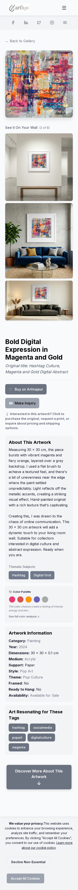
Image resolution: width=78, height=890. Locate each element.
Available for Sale (44, 695)
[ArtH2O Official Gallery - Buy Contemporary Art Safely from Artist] (19, 7)
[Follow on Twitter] (39, 22)
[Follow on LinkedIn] (26, 22)
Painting (33, 641)
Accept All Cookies (25, 878)
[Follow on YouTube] (65, 22)
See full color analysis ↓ (24, 616)
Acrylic (30, 659)
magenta (19, 747)
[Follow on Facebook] (13, 22)
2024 (23, 647)
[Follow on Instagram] (52, 22)
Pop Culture (33, 677)
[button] (39, 167)
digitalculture (41, 737)
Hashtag (18, 575)
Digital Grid (42, 575)
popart (17, 737)
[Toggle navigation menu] (64, 8)
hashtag (18, 727)
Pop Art (26, 671)
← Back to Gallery (20, 41)
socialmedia (42, 727)
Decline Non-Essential (28, 862)
